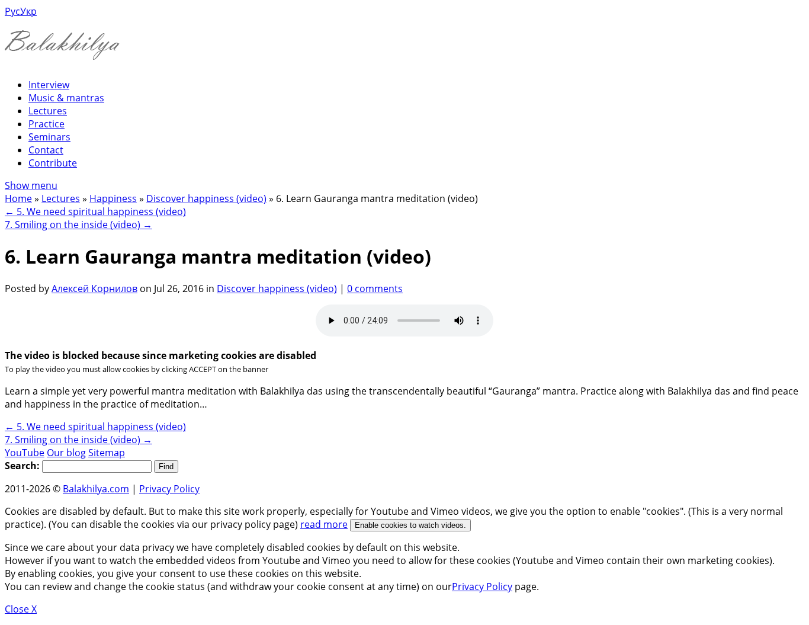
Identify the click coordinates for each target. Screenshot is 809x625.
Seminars (49, 136)
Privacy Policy (169, 488)
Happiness (113, 198)
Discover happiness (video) (206, 198)
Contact (45, 149)
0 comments (375, 288)
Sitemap (106, 452)
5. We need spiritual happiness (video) (95, 211)
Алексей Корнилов (94, 288)
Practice (46, 123)
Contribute (52, 162)
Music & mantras (66, 97)
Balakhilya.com (96, 488)
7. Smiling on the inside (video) (78, 224)
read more (324, 524)
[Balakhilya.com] (62, 52)
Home (18, 198)
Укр (28, 11)
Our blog (66, 452)
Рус (12, 11)
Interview (48, 84)
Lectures (47, 110)
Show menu (31, 185)
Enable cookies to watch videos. (410, 525)
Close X (21, 609)
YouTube (24, 452)
